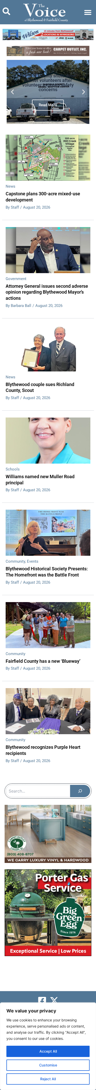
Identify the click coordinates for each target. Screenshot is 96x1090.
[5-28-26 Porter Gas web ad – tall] (48, 912)
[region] (48, 1046)
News (10, 186)
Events (32, 561)
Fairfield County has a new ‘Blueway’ (43, 661)
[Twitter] (54, 1000)
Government (16, 278)
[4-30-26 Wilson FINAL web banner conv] (48, 34)
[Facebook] (42, 1000)
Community (15, 561)
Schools (13, 469)
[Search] (80, 791)
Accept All (48, 1051)
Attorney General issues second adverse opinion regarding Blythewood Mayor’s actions (47, 292)
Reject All (48, 1079)
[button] (87, 12)
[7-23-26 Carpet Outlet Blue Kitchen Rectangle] (48, 833)
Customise (48, 1065)
